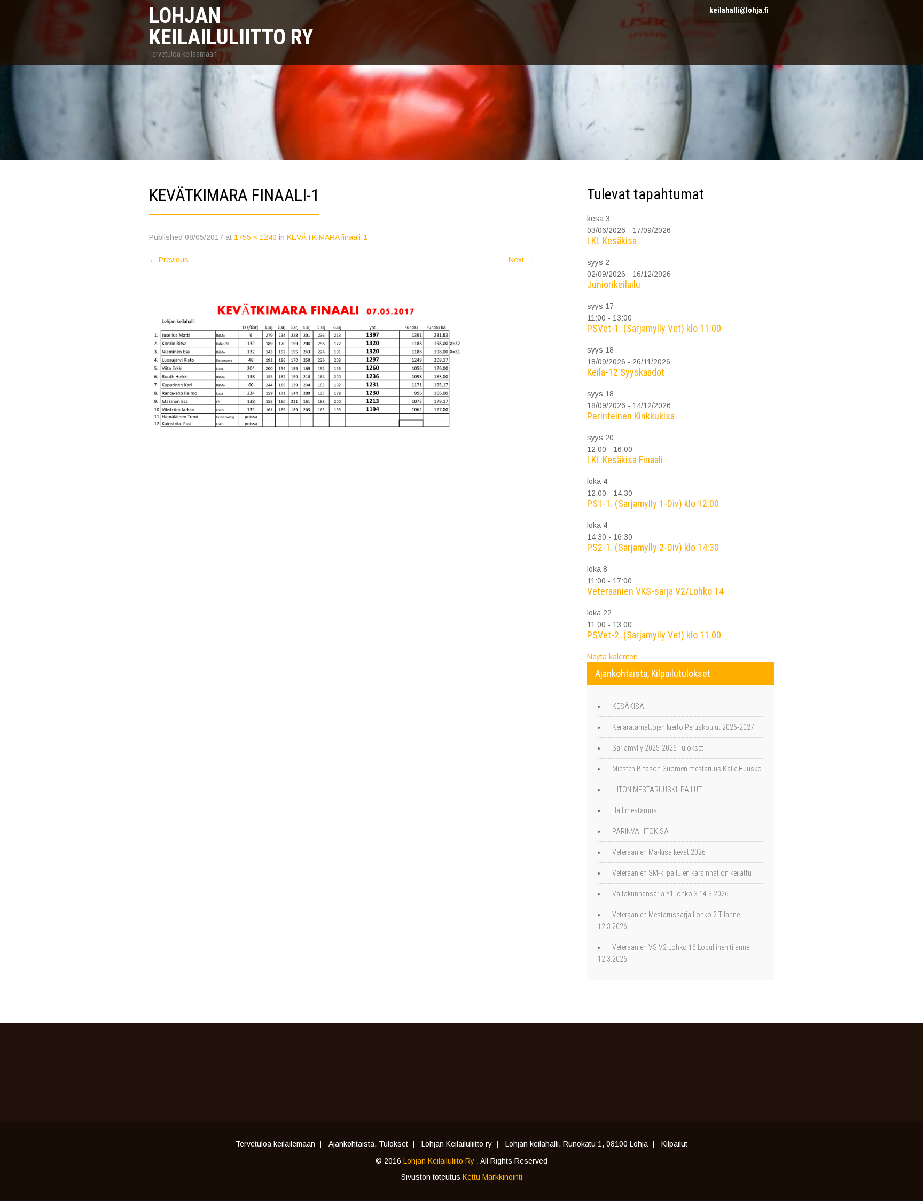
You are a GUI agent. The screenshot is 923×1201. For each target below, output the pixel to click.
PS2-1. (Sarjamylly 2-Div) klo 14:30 (653, 547)
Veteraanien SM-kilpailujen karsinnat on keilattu (682, 873)
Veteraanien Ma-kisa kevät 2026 (659, 852)
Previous (169, 259)
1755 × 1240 (255, 237)
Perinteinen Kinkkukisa (631, 416)
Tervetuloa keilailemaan (275, 1144)
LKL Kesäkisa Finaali (625, 459)
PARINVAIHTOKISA (640, 831)
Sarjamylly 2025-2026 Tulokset (657, 748)
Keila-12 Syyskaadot (625, 372)
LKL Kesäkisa (612, 240)
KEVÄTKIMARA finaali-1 (327, 237)
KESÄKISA (628, 706)
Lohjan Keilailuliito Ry (439, 1161)
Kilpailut (674, 1144)
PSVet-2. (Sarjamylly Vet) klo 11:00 (654, 635)
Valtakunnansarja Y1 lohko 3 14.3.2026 (670, 894)
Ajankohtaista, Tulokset (368, 1144)
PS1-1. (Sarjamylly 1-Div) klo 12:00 (653, 503)
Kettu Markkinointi (492, 1177)
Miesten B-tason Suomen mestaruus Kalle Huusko (687, 769)
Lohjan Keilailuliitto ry (456, 1144)
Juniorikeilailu (613, 284)
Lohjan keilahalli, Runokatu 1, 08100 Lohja (576, 1144)
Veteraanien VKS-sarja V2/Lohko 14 (655, 591)
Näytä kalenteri (612, 656)
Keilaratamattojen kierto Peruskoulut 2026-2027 (683, 727)
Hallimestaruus (634, 810)
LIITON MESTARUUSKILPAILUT (657, 789)
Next (521, 259)
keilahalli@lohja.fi (739, 10)
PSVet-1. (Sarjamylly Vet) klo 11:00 (654, 328)
